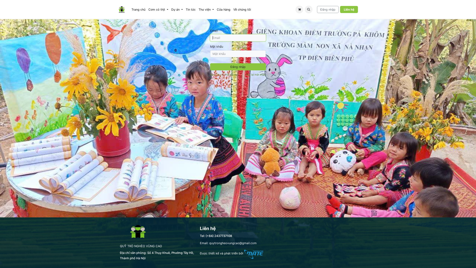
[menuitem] (138, 9)
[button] (309, 9)
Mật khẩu (216, 46)
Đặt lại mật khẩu (256, 74)
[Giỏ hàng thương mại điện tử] (299, 9)
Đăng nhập (327, 9)
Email (214, 30)
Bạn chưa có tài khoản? (224, 74)
